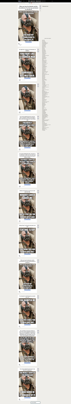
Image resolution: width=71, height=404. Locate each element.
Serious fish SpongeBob (44, 114)
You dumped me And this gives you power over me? (27, 296)
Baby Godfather (44, 45)
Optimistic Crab (43, 95)
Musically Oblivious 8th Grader (45, 92)
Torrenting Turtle (44, 126)
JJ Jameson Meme (44, 85)
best (26, 1)
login (52, 1)
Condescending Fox (44, 53)
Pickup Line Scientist (44, 99)
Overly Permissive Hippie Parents (45, 96)
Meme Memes (43, 91)
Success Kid (43, 122)
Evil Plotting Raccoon (44, 61)
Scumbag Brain (43, 110)
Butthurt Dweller (44, 50)
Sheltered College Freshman (45, 115)
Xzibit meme (43, 129)
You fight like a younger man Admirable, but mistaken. (27, 50)
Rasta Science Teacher (44, 102)
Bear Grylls (43, 47)
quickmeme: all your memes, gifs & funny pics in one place (20, 1)
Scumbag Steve (44, 113)
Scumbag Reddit (44, 112)
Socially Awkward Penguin (45, 120)
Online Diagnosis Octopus (45, 94)
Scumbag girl (43, 111)
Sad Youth (43, 107)
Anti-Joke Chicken (44, 44)
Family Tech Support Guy (45, 63)
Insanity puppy (43, 83)
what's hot (24, 1)
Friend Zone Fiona (44, 67)
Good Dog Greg (43, 70)
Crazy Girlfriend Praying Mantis (45, 55)
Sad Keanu (43, 106)
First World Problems (44, 64)
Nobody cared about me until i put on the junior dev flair (27, 191)
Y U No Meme (43, 130)
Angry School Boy (44, 42)
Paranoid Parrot (43, 97)
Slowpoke (43, 119)
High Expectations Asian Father (45, 74)
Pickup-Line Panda (44, 100)
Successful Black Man (44, 123)
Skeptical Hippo (44, 117)
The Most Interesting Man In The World (46, 124)
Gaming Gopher (44, 69)
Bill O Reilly (43, 48)
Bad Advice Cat (44, 46)
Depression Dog (44, 58)
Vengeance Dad (44, 128)
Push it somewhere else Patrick (45, 101)
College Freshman (44, 52)
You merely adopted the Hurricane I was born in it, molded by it (27, 369)
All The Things (43, 41)
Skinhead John (43, 118)
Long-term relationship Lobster (45, 89)
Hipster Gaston (43, 77)
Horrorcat (43, 80)
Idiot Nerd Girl (43, 81)
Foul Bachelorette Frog (44, 66)
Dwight (43, 59)
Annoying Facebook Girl (44, 43)
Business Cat (43, 49)
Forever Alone (43, 65)
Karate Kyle (43, 87)
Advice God (43, 40)
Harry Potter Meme (44, 79)
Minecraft (43, 90)
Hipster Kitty (43, 78)
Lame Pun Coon (44, 88)
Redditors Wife (43, 103)
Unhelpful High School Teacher (45, 127)
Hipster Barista (43, 75)
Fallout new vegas (44, 62)
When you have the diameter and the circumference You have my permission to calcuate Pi (27, 261)
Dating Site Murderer (44, 57)
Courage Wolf (43, 54)
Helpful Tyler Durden (44, 73)
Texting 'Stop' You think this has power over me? (27, 226)
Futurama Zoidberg (44, 68)
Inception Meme (44, 82)
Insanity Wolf (43, 84)
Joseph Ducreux (44, 86)
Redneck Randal (44, 104)
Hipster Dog (43, 76)
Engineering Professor (44, 60)
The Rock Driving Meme (44, 125)
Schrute (43, 108)
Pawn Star (43, 98)
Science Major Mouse (44, 109)
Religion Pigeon (43, 105)
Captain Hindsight (44, 51)
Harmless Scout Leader (44, 72)
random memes (29, 1)
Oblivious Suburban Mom (45, 93)
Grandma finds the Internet (45, 71)
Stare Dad (43, 121)
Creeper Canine (43, 56)
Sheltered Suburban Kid (44, 116)
